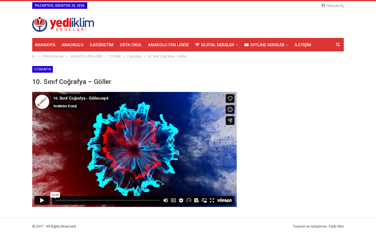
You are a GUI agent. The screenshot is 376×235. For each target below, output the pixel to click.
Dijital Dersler (217, 44)
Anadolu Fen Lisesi (168, 44)
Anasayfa (45, 44)
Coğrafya (42, 69)
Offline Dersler (267, 44)
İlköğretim (101, 44)
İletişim (303, 44)
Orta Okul (131, 44)
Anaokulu (72, 44)
